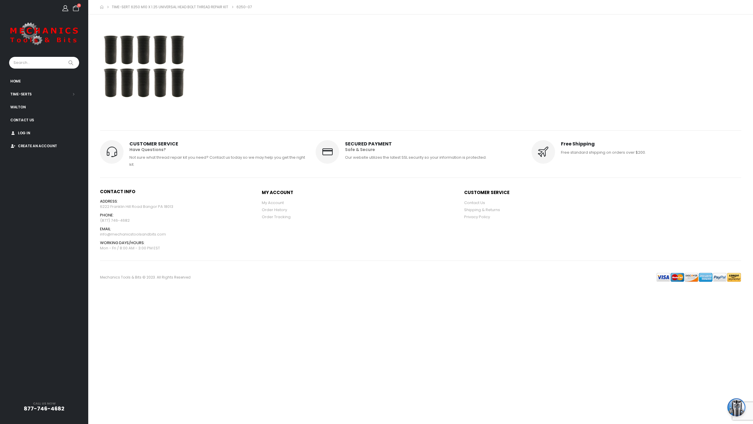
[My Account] (65, 8)
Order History (274, 210)
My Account (273, 203)
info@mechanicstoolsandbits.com (133, 234)
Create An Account (37, 145)
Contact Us (22, 119)
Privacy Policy (477, 217)
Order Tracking (276, 217)
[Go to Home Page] (102, 7)
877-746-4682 (44, 408)
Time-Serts (21, 94)
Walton (18, 107)
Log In (24, 132)
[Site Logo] (44, 34)
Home (15, 81)
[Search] (71, 63)
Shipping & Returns (482, 210)
